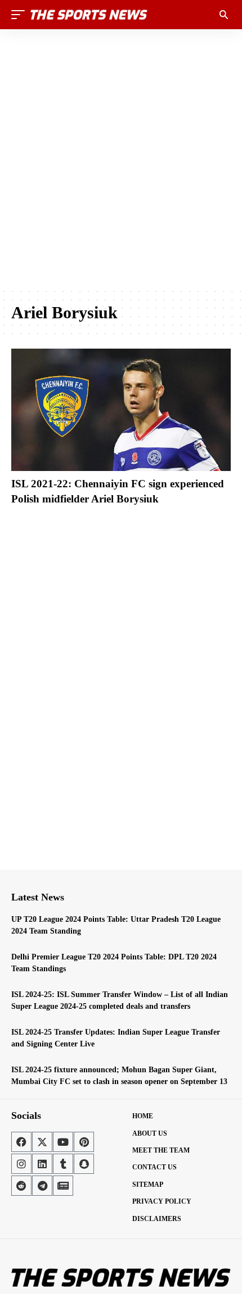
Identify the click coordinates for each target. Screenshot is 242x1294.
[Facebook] (21, 1142)
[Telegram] (42, 1186)
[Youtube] (63, 1142)
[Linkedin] (42, 1164)
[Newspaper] (63, 1186)
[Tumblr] (63, 1164)
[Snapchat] (84, 1164)
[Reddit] (21, 1186)
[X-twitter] (42, 1142)
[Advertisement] (121, 158)
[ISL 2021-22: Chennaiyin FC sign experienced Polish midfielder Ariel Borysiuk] (121, 410)
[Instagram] (21, 1164)
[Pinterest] (84, 1142)
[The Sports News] (88, 14)
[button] (20, 14)
